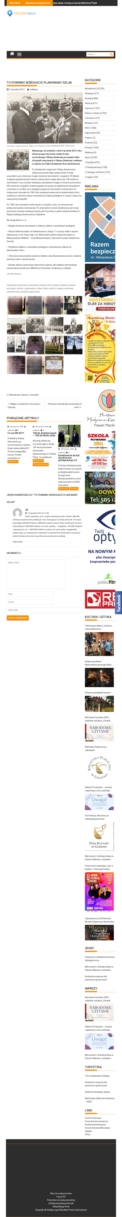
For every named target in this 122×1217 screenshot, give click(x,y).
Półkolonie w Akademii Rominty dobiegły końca (100, 959)
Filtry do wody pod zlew (61, 1193)
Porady (88, 147)
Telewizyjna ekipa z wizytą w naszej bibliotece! (98, 627)
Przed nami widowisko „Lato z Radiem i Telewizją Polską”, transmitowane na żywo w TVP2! (99, 868)
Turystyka (34, 395)
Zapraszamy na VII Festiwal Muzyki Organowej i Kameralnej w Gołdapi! (99, 920)
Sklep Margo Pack (61, 1206)
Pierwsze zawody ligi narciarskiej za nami (65, 405)
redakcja (34, 89)
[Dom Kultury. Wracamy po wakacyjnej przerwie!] (99, 836)
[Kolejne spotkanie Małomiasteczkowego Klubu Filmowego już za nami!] (99, 677)
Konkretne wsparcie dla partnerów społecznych (96, 978)
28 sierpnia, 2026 (17, 427)
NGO (87, 128)
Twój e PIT (61, 1197)
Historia (24, 395)
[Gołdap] (12, 53)
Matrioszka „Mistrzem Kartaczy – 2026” (100, 1100)
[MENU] (19, 54)
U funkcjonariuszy (41, 464)
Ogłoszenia (90, 133)
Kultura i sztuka (92, 113)
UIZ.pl (87, 1134)
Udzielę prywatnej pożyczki (61, 1203)
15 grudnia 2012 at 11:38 (38, 513)
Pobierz (88, 138)
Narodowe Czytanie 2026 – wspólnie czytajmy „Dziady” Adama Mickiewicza (98, 719)
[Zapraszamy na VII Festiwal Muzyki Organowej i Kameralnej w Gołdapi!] (99, 932)
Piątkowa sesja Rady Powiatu (78, 3)
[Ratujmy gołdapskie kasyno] (99, 704)
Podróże (89, 142)
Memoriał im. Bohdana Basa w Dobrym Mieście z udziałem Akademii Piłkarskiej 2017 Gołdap (99, 858)
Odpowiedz (18, 542)
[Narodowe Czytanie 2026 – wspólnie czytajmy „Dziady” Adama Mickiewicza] (99, 732)
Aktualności (14, 395)
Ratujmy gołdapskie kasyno (98, 692)
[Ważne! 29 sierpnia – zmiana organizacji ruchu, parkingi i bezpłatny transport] (99, 802)
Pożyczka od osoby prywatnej (61, 1200)
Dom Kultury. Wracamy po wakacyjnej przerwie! (97, 817)
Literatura (89, 118)
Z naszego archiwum (95, 172)
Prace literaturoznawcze (96, 1121)
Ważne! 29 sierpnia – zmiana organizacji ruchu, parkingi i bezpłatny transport (98, 789)
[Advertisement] (82, 28)
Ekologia (89, 98)
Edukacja (74, 489)
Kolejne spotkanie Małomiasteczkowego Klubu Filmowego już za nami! (98, 663)
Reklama (89, 152)
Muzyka (88, 123)
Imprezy (89, 108)
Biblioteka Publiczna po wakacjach (96, 748)
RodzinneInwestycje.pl (95, 1124)
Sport (87, 157)
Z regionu (89, 177)
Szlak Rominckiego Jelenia (97, 1092)
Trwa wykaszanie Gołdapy (97, 1076)
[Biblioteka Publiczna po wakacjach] (99, 767)
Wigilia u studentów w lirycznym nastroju (24, 405)
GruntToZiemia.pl (93, 1118)
